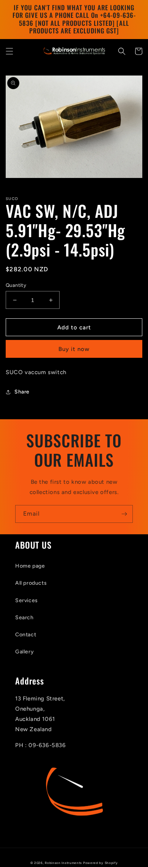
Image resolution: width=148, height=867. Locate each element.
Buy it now (74, 349)
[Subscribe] (124, 514)
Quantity (16, 285)
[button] (9, 51)
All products (31, 583)
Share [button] (22, 392)
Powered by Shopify (100, 863)
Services (26, 600)
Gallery (24, 651)
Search (24, 617)
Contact (25, 634)
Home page (30, 566)
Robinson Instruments (63, 863)
